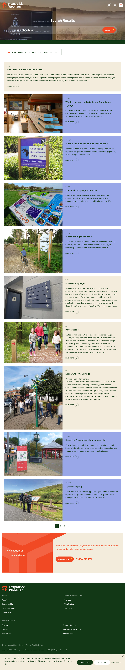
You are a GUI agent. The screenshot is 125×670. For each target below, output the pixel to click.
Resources (54, 52)
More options (116, 662)
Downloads (6, 612)
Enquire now (63, 559)
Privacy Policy (25, 645)
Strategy (5, 625)
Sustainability (7, 604)
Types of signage (74, 486)
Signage (67, 600)
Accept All (85, 662)
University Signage (75, 283)
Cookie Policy (37, 645)
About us (5, 600)
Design (5, 629)
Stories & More (24, 52)
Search (108, 30)
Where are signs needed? (78, 236)
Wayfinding (69, 604)
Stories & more (69, 625)
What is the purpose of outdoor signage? (86, 143)
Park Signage (72, 329)
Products (36, 52)
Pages (45, 52)
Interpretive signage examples (81, 190)
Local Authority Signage (77, 373)
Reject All (102, 662)
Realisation (6, 634)
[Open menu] (121, 5)
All (8, 52)
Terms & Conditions (10, 645)
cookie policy (57, 661)
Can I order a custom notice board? (25, 69)
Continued (82, 80)
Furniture (68, 608)
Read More (11, 86)
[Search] (109, 5)
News (14, 52)
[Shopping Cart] (115, 5)
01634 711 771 (84, 559)
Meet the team (8, 608)
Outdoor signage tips (72, 629)
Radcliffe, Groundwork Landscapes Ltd (85, 440)
